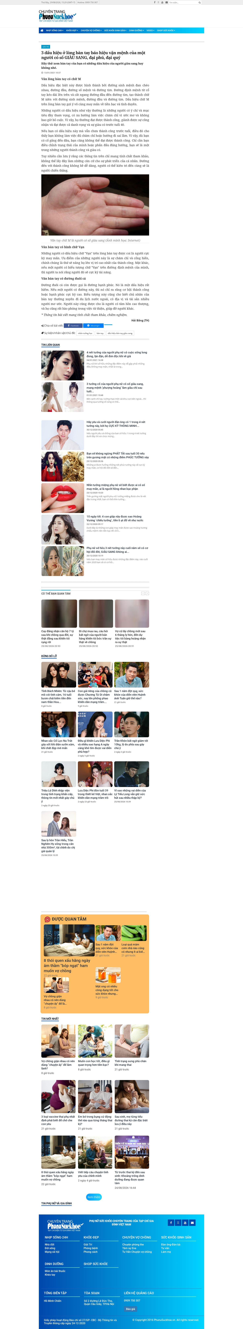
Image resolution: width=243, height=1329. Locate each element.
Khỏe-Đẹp (71, 30)
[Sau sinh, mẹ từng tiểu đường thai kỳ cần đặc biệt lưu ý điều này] (132, 1096)
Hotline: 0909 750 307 (88, 2)
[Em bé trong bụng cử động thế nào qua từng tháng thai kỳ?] (95, 1096)
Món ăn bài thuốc (55, 1271)
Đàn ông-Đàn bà (170, 1244)
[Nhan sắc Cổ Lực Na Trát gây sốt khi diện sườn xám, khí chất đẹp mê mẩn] (58, 724)
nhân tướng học (85, 333)
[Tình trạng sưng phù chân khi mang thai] (132, 1041)
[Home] (42, 30)
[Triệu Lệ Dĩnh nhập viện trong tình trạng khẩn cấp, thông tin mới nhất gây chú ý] (58, 774)
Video (150, 30)
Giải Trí (46, 47)
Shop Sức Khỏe (165, 30)
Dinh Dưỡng (135, 30)
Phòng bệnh (91, 1248)
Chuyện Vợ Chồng (90, 30)
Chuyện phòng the (133, 1244)
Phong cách (91, 1251)
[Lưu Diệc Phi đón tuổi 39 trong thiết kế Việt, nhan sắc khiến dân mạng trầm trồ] (95, 774)
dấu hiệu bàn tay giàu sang (120, 333)
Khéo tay (50, 1274)
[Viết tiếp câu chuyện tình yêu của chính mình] (95, 1152)
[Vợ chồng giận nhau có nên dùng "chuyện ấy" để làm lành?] (56, 985)
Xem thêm (94, 1197)
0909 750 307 (132, 1300)
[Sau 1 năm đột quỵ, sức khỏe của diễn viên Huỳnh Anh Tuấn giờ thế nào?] (131, 675)
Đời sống (50, 1248)
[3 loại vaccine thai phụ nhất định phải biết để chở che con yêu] (58, 1096)
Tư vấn (165, 1248)
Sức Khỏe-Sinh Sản (114, 30)
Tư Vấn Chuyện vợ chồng (137, 1251)
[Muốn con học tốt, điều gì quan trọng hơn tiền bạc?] (95, 1041)
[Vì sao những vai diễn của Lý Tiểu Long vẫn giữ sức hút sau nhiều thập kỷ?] (131, 774)
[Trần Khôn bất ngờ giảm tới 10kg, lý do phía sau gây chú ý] (131, 724)
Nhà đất (49, 1244)
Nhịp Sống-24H (54, 30)
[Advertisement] (94, 885)
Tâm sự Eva (129, 1248)
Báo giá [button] (130, 1309)
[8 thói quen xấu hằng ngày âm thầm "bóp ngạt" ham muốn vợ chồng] (69, 940)
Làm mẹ (166, 1251)
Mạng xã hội (52, 1251)
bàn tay (100, 333)
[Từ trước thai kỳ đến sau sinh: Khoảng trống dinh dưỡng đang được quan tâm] (132, 1152)
